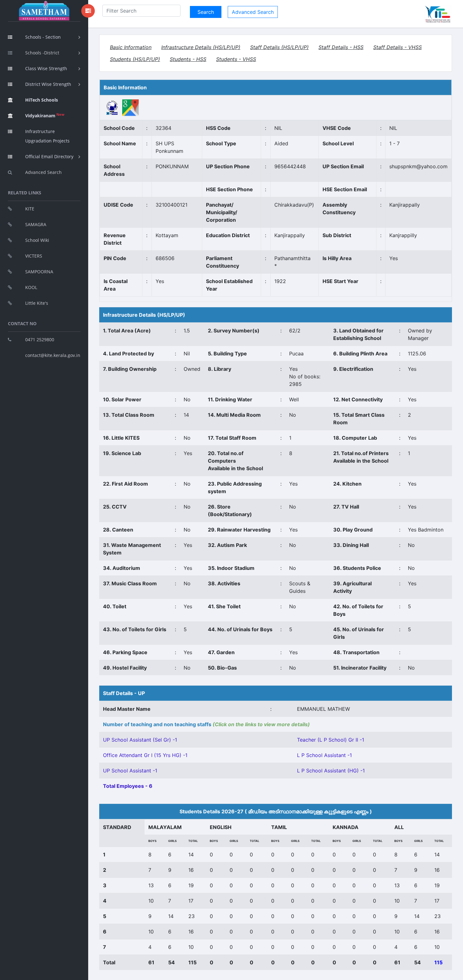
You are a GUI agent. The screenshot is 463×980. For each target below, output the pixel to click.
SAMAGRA (35, 224)
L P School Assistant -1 (324, 755)
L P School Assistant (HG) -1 (331, 770)
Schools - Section (43, 37)
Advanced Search (43, 172)
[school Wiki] (112, 107)
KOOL (31, 287)
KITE (29, 209)
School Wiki (37, 240)
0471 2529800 (39, 339)
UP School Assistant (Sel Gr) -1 (140, 740)
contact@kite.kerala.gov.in (52, 355)
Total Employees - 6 (127, 786)
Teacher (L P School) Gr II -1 (330, 740)
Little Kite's (36, 303)
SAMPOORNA (39, 272)
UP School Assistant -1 (130, 770)
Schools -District (42, 53)
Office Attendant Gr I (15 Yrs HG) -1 (145, 755)
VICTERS (33, 256)
